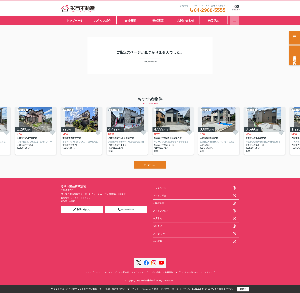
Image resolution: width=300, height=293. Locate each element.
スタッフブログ (160, 211)
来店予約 (213, 20)
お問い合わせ (185, 20)
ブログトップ (110, 272)
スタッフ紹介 (102, 20)
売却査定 (158, 20)
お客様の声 (158, 203)
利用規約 (169, 272)
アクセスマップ (160, 233)
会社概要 (130, 20)
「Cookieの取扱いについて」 (202, 289)
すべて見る (150, 165)
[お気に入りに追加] (6, 132)
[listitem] (81, 131)
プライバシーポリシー (188, 272)
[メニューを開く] (234, 20)
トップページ (75, 20)
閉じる (243, 289)
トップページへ (150, 61)
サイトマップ (208, 272)
